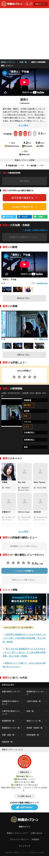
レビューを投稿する (25, 571)
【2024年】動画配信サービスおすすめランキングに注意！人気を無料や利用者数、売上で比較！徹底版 (24, 638)
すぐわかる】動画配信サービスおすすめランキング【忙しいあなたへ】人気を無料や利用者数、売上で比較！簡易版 (24, 652)
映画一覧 (23, 62)
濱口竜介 (27, 405)
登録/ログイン (40, 4)
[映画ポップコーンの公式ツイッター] (24, 807)
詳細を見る (24, 772)
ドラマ (26, 427)
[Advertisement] (24, 33)
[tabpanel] (24, 606)
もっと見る (24, 125)
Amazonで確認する (22, 207)
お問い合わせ (25, 796)
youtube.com (42, 283)
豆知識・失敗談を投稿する (36, 230)
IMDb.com (43, 339)
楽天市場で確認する (22, 197)
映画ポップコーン (8, 62)
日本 (25, 416)
